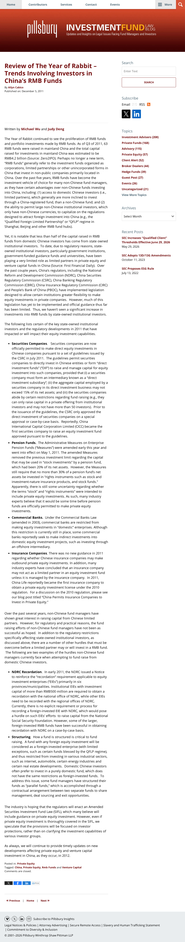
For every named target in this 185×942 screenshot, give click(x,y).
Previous (13, 900)
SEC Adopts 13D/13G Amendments (146, 255)
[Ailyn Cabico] (14, 107)
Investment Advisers (140, 137)
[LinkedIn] (136, 114)
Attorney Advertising (53, 925)
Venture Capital (71, 867)
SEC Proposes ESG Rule (138, 269)
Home (11, 5)
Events (115, 5)
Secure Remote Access (85, 925)
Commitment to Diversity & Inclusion (32, 930)
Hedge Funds (134, 172)
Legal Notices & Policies (20, 925)
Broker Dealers (135, 166)
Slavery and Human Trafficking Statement (131, 925)
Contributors (38, 5)
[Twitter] (126, 114)
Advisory (132, 149)
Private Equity (26, 863)
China (18, 867)
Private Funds (135, 143)
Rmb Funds (49, 867)
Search (149, 82)
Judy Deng (56, 129)
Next (45, 900)
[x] (14, 919)
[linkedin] (21, 919)
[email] (29, 919)
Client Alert (133, 160)
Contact (91, 5)
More (168, 5)
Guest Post (132, 178)
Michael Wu (30, 129)
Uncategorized (135, 189)
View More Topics (134, 195)
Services (66, 5)
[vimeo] (7, 919)
